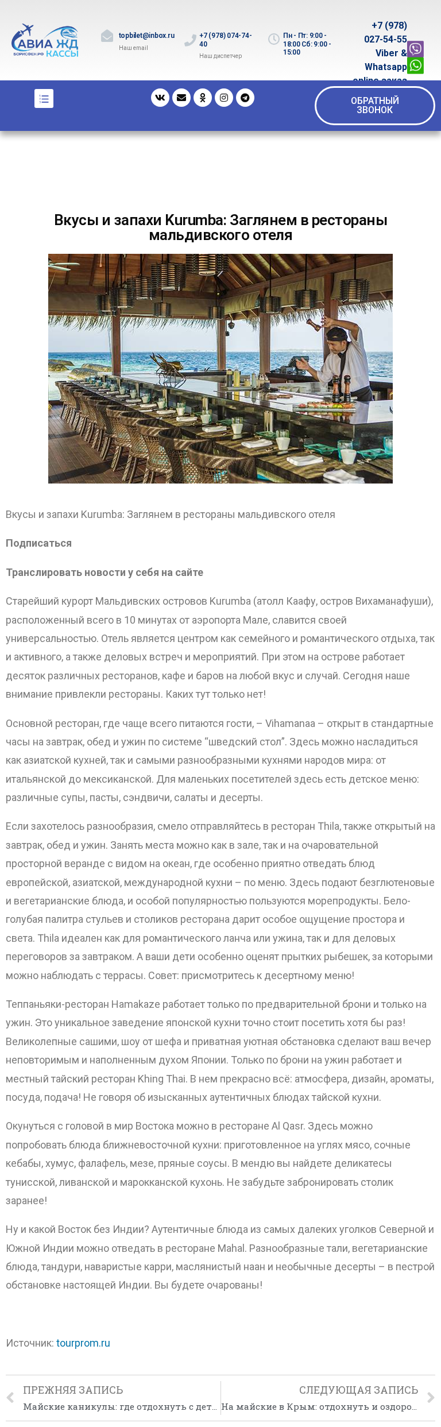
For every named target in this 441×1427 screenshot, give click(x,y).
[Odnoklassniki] (203, 97)
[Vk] (160, 97)
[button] (375, 105)
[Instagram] (224, 97)
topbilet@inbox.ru (147, 36)
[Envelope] (181, 97)
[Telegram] (245, 97)
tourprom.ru (83, 1343)
